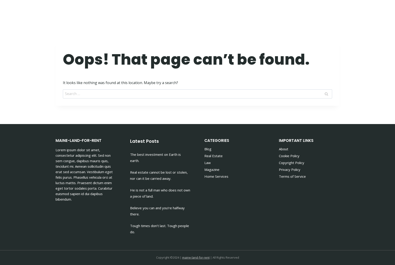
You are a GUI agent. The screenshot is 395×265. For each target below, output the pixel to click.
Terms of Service (292, 176)
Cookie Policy (289, 156)
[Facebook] (323, 11)
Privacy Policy (289, 169)
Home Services (216, 176)
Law (207, 162)
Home (206, 11)
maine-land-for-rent (196, 257)
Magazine (211, 169)
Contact (300, 11)
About (283, 149)
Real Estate (213, 156)
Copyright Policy (291, 162)
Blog (207, 149)
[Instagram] (334, 11)
